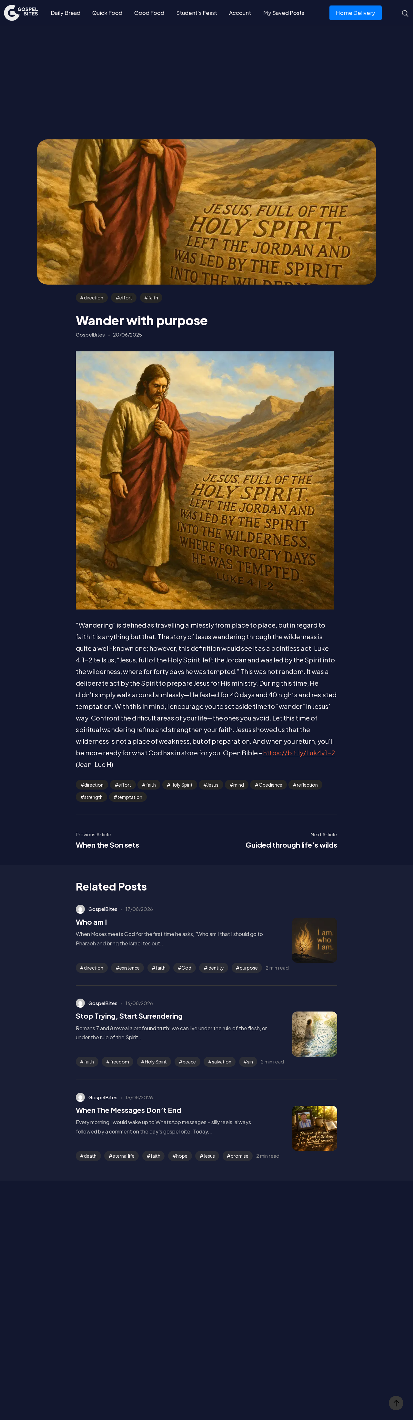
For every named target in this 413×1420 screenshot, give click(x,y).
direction (93, 297)
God (186, 968)
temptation (129, 797)
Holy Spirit (182, 785)
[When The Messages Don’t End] (305, 1128)
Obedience (270, 785)
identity (215, 968)
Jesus (212, 785)
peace (189, 1061)
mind (238, 785)
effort (125, 297)
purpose (249, 968)
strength (93, 797)
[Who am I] (305, 940)
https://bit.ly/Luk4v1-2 (299, 753)
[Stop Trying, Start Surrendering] (305, 1034)
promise (239, 1156)
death (90, 1156)
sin (250, 1061)
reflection (307, 785)
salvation (221, 1061)
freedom (119, 1061)
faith (153, 297)
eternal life (124, 1156)
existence (129, 968)
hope (181, 1156)
